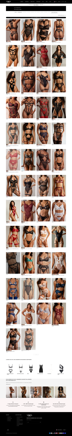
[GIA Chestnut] (53, 118)
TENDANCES (26, 1)
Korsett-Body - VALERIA (9, 196)
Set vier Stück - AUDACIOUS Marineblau (41, 145)
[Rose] (56, 274)
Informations (9, 420)
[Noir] (37, 93)
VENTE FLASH (32, 1)
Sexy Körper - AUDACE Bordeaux (55, 325)
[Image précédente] (7, 30)
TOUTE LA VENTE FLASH (54, 12)
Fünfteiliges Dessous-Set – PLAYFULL (56, 221)
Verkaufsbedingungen (20, 424)
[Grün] (24, 247)
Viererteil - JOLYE (8, 118)
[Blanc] (38, 93)
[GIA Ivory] (54, 118)
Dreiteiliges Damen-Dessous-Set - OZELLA (56, 144)
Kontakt (18, 425)
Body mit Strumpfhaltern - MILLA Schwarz (26, 196)
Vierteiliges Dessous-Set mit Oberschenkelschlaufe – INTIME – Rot (12, 249)
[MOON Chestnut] (40, 41)
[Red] (38, 41)
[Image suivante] (18, 30)
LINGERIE (21, 1)
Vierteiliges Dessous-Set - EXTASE (25, 170)
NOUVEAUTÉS (38, 1)
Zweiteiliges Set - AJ (39, 221)
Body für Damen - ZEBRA (55, 247)
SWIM (46, 1)
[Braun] (40, 144)
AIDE (50, 1)
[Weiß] (10, 41)
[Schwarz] (6, 41)
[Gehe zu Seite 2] (38, 354)
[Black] (37, 41)
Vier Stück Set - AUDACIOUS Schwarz (10, 351)
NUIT (43, 1)
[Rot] (7, 67)
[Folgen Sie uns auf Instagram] (8, 429)
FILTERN (16, 12)
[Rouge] (8, 41)
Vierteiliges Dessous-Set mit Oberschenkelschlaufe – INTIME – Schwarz (12, 145)
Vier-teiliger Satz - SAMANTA (40, 247)
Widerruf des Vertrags (19, 419)
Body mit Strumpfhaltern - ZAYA (40, 196)
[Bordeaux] (7, 41)
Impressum (18, 418)
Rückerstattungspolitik (20, 420)
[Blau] (54, 41)
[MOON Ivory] (41, 41)
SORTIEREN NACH (20, 12)
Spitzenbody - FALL (39, 170)
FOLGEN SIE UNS (8, 384)
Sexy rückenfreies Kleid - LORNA (25, 118)
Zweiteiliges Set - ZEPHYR (40, 324)
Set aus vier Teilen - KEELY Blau (10, 325)
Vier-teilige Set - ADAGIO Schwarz (25, 144)
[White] (23, 41)
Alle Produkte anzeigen (17, 9)
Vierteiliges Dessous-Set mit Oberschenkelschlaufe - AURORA (58, 196)
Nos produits (9, 419)
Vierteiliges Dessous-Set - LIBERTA (56, 92)
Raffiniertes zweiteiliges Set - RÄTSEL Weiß (26, 325)
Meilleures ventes (10, 418)
